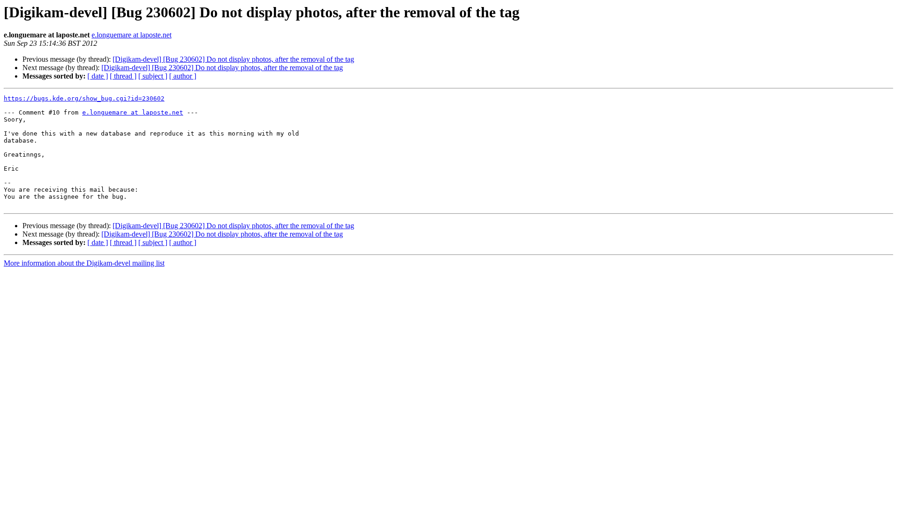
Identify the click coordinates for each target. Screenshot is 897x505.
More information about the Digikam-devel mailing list (84, 263)
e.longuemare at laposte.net (131, 35)
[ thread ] (123, 76)
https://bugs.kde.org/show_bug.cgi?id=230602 (84, 98)
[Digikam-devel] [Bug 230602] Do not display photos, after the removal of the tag (233, 59)
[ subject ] (152, 76)
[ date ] (97, 76)
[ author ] (182, 76)
